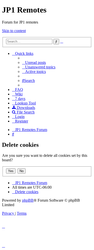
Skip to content (14, 31)
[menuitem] (34, 62)
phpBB (28, 200)
